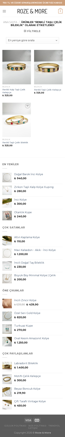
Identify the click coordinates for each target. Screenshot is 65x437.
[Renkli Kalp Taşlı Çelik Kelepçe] (16, 67)
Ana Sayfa (10, 22)
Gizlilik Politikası (15, 426)
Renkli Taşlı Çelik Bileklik (15, 142)
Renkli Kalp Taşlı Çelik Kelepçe (13, 91)
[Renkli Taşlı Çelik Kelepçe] (48, 67)
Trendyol (54, 426)
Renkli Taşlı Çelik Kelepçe (47, 89)
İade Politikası (37, 426)
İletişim (32, 428)
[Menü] (4, 11)
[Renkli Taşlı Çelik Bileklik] (16, 120)
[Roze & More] (32, 11)
